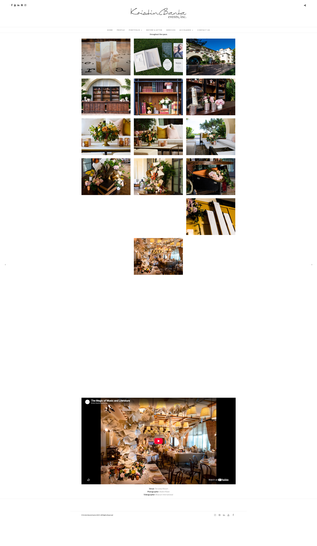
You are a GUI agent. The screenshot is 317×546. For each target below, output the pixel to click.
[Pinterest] (22, 5)
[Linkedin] (18, 5)
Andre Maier (164, 491)
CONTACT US (203, 30)
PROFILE (121, 30)
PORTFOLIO (134, 30)
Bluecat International (164, 494)
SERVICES (170, 30)
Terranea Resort (161, 489)
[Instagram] (25, 5)
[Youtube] (15, 5)
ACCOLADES (185, 30)
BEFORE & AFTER (154, 30)
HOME (110, 30)
